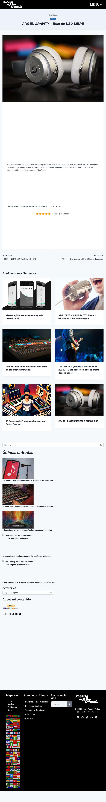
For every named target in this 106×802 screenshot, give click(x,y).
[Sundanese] (18, 775)
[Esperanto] (15, 730)
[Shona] (8, 772)
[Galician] (8, 736)
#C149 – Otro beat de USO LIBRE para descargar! (83, 257)
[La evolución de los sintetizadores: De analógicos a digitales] (53, 544)
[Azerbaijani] (11, 719)
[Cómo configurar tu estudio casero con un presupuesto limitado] (53, 570)
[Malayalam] (11, 758)
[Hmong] (15, 741)
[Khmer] (11, 750)
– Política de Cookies (33, 706)
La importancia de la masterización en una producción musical (27, 507)
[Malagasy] (18, 755)
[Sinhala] (15, 772)
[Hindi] (11, 741)
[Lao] (11, 753)
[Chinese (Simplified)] (15, 724)
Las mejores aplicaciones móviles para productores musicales (27, 480)
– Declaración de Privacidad (36, 702)
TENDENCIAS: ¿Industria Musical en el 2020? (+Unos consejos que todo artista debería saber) (78, 369)
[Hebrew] (8, 741)
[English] (11, 730)
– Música (10, 704)
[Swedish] (11, 778)
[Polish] (18, 764)
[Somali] (11, 775)
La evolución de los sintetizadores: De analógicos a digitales (26, 556)
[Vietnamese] (15, 784)
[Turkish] (15, 781)
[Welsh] (18, 784)
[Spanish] (15, 775)
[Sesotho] (18, 770)
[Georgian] (11, 736)
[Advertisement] (53, 189)
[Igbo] (11, 744)
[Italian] (8, 747)
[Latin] (15, 753)
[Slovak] (18, 772)
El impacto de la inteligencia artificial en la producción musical (27, 530)
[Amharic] (15, 716)
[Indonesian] (15, 744)
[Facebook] (6, 615)
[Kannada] (18, 747)
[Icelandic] (8, 744)
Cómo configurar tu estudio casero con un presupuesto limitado (28, 582)
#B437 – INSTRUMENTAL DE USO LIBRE (19, 257)
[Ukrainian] (18, 781)
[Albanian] (11, 716)
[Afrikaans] (8, 716)
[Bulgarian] (15, 721)
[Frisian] (18, 733)
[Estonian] (18, 730)
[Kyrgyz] (8, 753)
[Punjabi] (11, 767)
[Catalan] (18, 721)
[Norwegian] (8, 764)
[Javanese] (15, 747)
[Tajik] (15, 778)
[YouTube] (16, 615)
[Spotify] (20, 615)
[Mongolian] (11, 761)
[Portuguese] (8, 767)
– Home (9, 701)
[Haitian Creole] (11, 738)
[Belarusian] (18, 719)
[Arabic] (18, 716)
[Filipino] (8, 733)
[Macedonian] (15, 755)
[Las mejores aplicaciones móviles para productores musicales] (53, 468)
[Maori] (18, 758)
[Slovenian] (8, 775)
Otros (53, 19)
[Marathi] (8, 761)
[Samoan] (8, 770)
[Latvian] (18, 753)
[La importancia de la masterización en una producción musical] (53, 494)
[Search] (69, 704)
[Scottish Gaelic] (11, 770)
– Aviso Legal (29, 714)
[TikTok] (13, 615)
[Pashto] (11, 764)
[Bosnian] (11, 721)
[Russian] (18, 767)
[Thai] (11, 781)
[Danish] (18, 727)
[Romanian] (15, 767)
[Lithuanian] (8, 755)
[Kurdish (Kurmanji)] (18, 750)
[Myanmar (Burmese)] (15, 761)
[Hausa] (15, 738)
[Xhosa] (8, 787)
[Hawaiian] (18, 738)
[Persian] (15, 764)
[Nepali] (18, 761)
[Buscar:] (53, 445)
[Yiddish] (11, 787)
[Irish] (18, 744)
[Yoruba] (15, 787)
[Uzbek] (11, 784)
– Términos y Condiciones (35, 710)
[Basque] (15, 719)
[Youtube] (91, 717)
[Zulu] (18, 787)
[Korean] (15, 750)
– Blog (9, 710)
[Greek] (18, 736)
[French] (15, 733)
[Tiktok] (87, 717)
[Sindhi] (11, 772)
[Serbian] (15, 770)
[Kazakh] (8, 750)
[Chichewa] (11, 724)
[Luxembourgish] (11, 755)
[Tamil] (18, 778)
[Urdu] (8, 784)
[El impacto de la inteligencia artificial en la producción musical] (53, 519)
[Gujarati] (8, 738)
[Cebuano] (8, 724)
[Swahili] (8, 778)
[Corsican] (8, 727)
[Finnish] (11, 733)
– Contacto (29, 718)
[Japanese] (11, 747)
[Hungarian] (18, 741)
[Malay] (8, 758)
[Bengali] (8, 721)
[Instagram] (9, 615)
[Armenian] (8, 719)
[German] (15, 736)
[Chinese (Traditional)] (18, 724)
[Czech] (15, 727)
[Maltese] (15, 758)
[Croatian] (11, 727)
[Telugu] (8, 781)
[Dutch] (8, 730)
